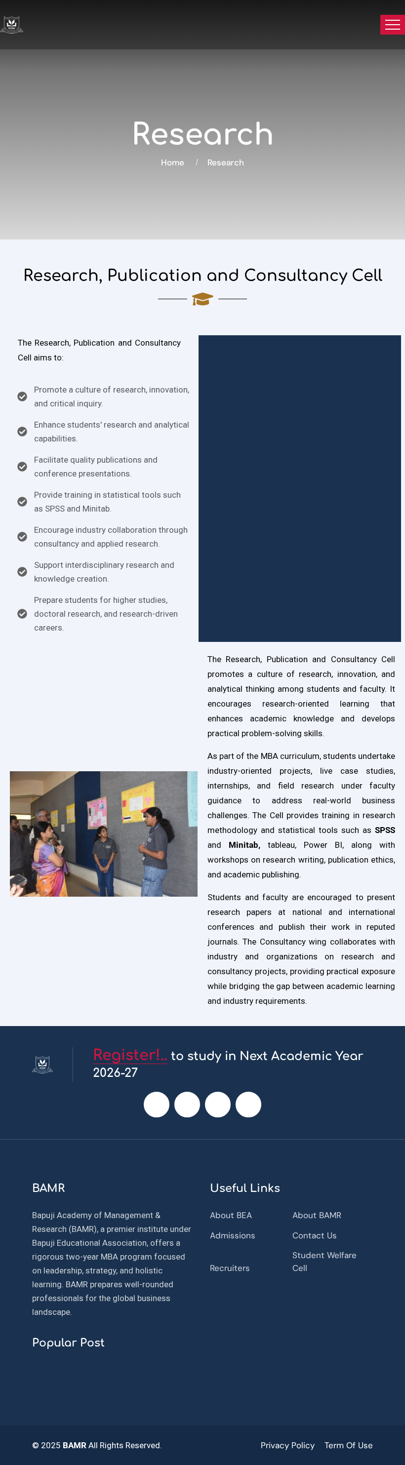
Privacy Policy (288, 1445)
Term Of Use (348, 1445)
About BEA (231, 1215)
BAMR (73, 1445)
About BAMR (316, 1215)
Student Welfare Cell (324, 1261)
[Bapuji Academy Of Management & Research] (11, 25)
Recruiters (230, 1268)
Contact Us (314, 1235)
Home (174, 162)
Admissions (232, 1235)
